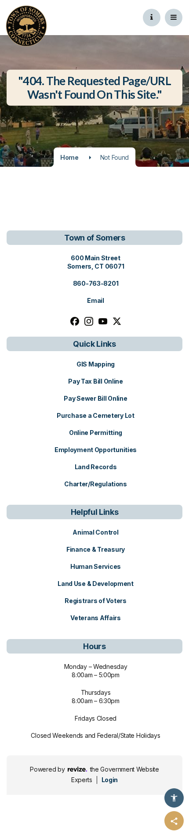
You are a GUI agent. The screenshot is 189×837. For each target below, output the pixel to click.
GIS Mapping (95, 364)
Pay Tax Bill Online (95, 381)
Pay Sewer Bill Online (95, 398)
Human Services (95, 566)
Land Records (96, 467)
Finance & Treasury (95, 549)
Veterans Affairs (95, 617)
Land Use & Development (96, 583)
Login (110, 779)
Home (69, 157)
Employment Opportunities (96, 449)
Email (95, 300)
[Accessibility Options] (174, 798)
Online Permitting (95, 432)
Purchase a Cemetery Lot (95, 415)
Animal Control (95, 532)
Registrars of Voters (95, 600)
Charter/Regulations (95, 484)
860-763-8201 (96, 283)
